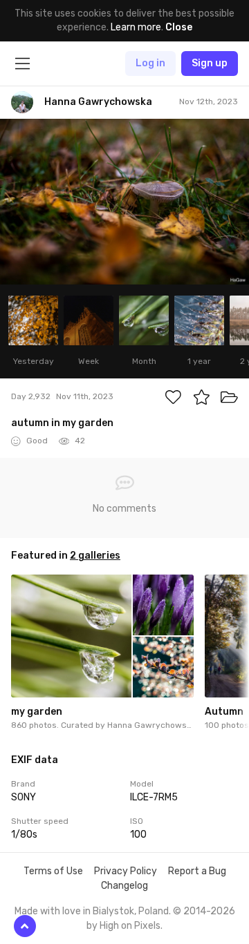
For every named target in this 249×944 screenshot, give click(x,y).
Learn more (136, 27)
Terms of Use (53, 871)
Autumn (224, 711)
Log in (150, 63)
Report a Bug (197, 871)
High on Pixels (130, 926)
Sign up (210, 63)
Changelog (124, 886)
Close (178, 27)
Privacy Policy (125, 871)
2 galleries (95, 555)
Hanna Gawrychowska (151, 725)
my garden (36, 711)
